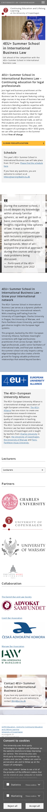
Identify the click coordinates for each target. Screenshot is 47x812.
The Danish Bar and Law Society (17, 597)
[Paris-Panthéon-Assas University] (23, 571)
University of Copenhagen (12, 732)
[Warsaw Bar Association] (23, 657)
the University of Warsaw (15, 439)
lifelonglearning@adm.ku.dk (17, 176)
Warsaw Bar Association (13, 646)
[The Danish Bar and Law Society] (23, 605)
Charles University (28, 434)
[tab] (23, 470)
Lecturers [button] (8, 469)
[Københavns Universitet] (5, 12)
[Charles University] (23, 502)
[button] (43, 2)
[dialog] (23, 774)
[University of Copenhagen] (23, 524)
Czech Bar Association (12, 618)
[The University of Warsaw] (23, 547)
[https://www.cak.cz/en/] (23, 630)
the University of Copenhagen (25, 436)
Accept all (34, 806)
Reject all (12, 806)
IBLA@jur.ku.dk (18, 701)
